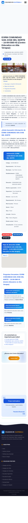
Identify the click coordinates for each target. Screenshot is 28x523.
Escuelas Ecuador (7, 476)
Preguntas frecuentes (9, 88)
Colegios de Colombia (8, 471)
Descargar (6, 234)
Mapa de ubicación (9, 86)
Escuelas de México (7, 479)
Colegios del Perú (7, 465)
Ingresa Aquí (14, 358)
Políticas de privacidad (8, 454)
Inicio (4, 448)
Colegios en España (7, 485)
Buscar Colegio (6, 456)
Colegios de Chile (7, 468)
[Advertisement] (14, 19)
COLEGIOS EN (14, 432)
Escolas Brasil (6, 482)
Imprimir (5, 237)
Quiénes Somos (6, 451)
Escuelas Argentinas (7, 473)
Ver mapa (6, 59)
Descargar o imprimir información (12, 84)
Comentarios (7, 91)
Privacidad (14, 494)
